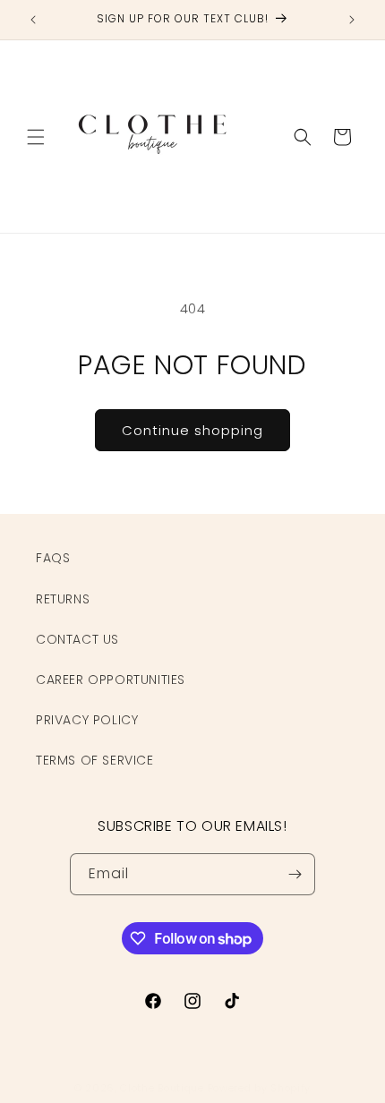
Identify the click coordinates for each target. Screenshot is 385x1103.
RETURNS (63, 599)
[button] (36, 137)
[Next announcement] (352, 19)
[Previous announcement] (33, 19)
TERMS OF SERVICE (95, 760)
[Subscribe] (294, 874)
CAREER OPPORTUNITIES (110, 679)
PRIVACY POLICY (87, 720)
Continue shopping (192, 430)
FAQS (53, 558)
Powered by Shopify (260, 1088)
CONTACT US (77, 639)
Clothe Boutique (162, 1088)
